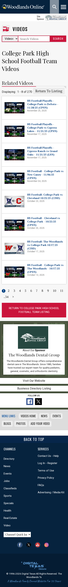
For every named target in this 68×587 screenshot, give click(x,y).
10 (54, 291)
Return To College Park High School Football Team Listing (34, 310)
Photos (20, 423)
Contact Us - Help (48, 456)
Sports (8, 495)
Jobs (7, 481)
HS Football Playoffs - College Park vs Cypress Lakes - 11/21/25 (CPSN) (42, 127)
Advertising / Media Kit (51, 492)
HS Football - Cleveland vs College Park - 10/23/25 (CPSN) (43, 221)
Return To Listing (48, 91)
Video (7, 525)
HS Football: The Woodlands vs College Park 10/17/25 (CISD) (45, 245)
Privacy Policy (46, 477)
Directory (9, 458)
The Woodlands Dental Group (34, 354)
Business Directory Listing (34, 388)
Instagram (47, 545)
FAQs (41, 485)
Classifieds (10, 488)
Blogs (7, 423)
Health (7, 510)
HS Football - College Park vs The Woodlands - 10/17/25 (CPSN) (45, 268)
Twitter (30, 545)
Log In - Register (47, 463)
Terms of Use (46, 470)
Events (57, 416)
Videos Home (28, 416)
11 (61, 291)
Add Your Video (40, 423)
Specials (9, 503)
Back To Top (34, 439)
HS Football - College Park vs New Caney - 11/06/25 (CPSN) (45, 174)
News (44, 416)
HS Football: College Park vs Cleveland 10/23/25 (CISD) (45, 196)
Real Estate (10, 518)
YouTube (38, 545)
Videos (20, 29)
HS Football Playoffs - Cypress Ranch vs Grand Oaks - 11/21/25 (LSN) (42, 151)
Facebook (21, 545)
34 (6, 297)
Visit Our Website (34, 380)
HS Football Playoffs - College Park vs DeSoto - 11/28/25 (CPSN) (42, 104)
